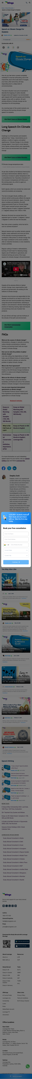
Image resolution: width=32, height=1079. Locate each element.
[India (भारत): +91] (5, 545)
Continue (15, 562)
